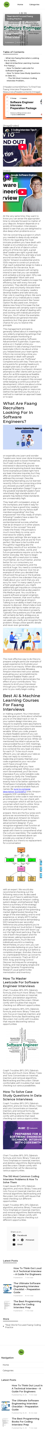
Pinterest (30, 1240)
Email (20, 1244)
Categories (34, 4)
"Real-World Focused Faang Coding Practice (23, 1326)
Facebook (22, 1235)
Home (20, 4)
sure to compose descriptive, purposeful (16, 790)
